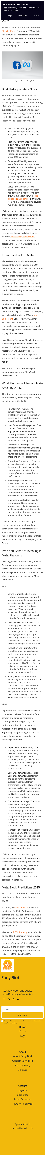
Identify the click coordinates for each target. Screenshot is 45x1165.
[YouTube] (18, 999)
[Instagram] (13, 999)
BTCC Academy (20, 932)
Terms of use (32, 8)
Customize (22, 15)
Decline (36, 15)
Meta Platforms (9, 31)
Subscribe (22, 1015)
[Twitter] (4, 999)
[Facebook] (8, 999)
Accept (9, 15)
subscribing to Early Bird (22, 236)
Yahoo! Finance (21, 907)
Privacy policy (16, 8)
